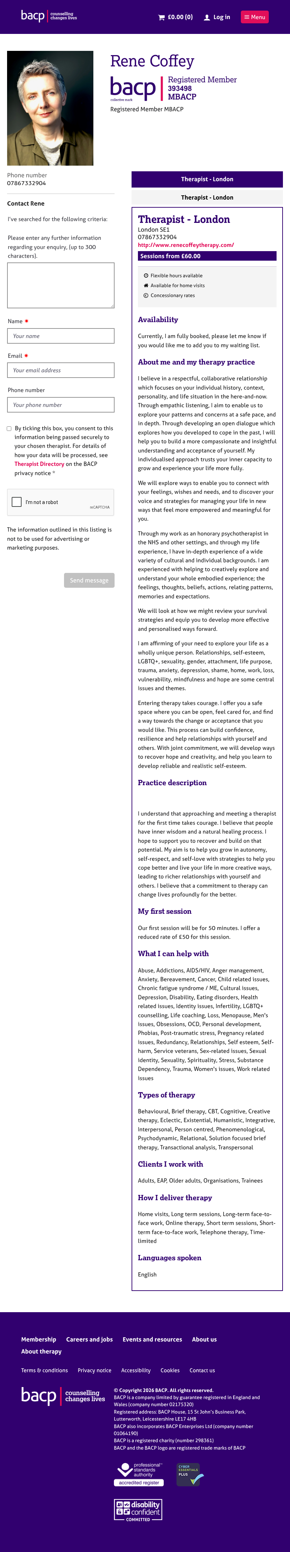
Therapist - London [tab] (207, 179)
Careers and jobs (89, 1339)
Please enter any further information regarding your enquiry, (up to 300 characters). (54, 246)
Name (15, 321)
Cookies (170, 1370)
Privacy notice (94, 1370)
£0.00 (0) (180, 16)
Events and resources (152, 1339)
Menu (258, 16)
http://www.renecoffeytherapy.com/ (186, 244)
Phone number (26, 389)
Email (15, 355)
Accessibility (136, 1370)
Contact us (202, 1370)
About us (204, 1339)
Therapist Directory (39, 463)
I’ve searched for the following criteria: (58, 219)
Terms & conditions (44, 1370)
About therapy (41, 1351)
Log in (222, 16)
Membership (38, 1339)
